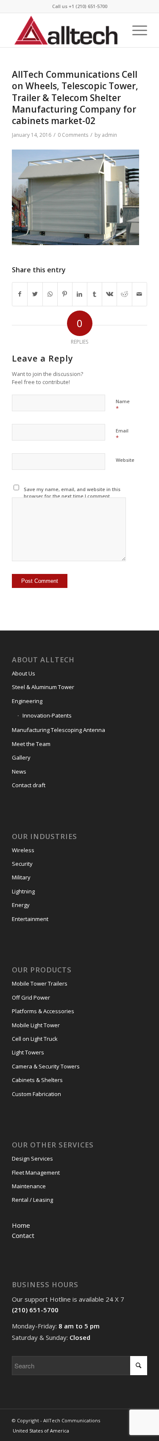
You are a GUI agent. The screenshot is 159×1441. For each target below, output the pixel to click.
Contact (23, 1235)
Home (21, 1225)
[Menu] (135, 30)
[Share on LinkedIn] (80, 294)
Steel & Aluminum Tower (43, 687)
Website (125, 460)
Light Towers (28, 1052)
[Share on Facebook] (19, 294)
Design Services (32, 1158)
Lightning (23, 891)
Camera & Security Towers (46, 1066)
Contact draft (28, 785)
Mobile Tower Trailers (39, 983)
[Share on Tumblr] (94, 294)
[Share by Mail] (139, 294)
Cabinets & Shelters (37, 1080)
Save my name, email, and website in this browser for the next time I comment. (72, 493)
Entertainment (30, 919)
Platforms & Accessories (43, 1011)
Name (123, 405)
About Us (23, 673)
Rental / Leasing (32, 1200)
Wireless (23, 850)
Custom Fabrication (36, 1094)
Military (21, 877)
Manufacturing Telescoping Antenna (58, 730)
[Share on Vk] (109, 294)
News (19, 771)
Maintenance (29, 1186)
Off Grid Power (31, 997)
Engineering (27, 701)
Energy (21, 905)
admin (109, 134)
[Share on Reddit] (124, 294)
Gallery (21, 757)
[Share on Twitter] (35, 294)
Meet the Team (31, 744)
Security (22, 863)
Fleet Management (36, 1172)
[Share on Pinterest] (65, 294)
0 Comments (73, 134)
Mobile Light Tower (36, 1025)
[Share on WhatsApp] (50, 294)
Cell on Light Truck (35, 1039)
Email (122, 434)
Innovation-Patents (47, 715)
